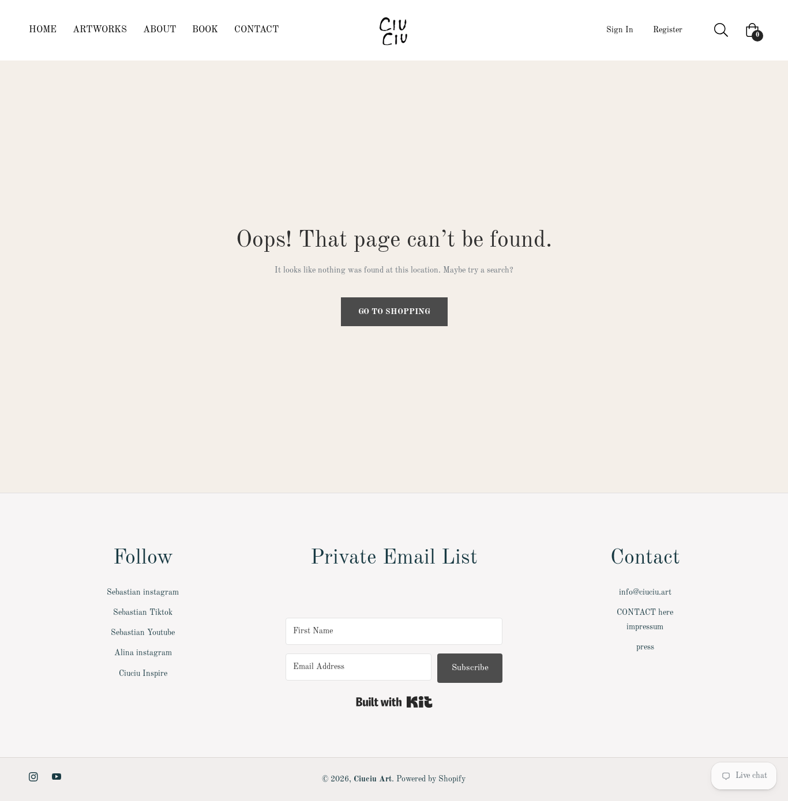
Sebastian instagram (143, 592)
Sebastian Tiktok (142, 613)
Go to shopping (394, 312)
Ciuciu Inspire (143, 674)
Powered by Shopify (431, 779)
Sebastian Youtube (143, 633)
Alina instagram (143, 653)
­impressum (644, 627)
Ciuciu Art (373, 779)
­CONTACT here (645, 613)
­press (645, 647)
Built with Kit (394, 702)
